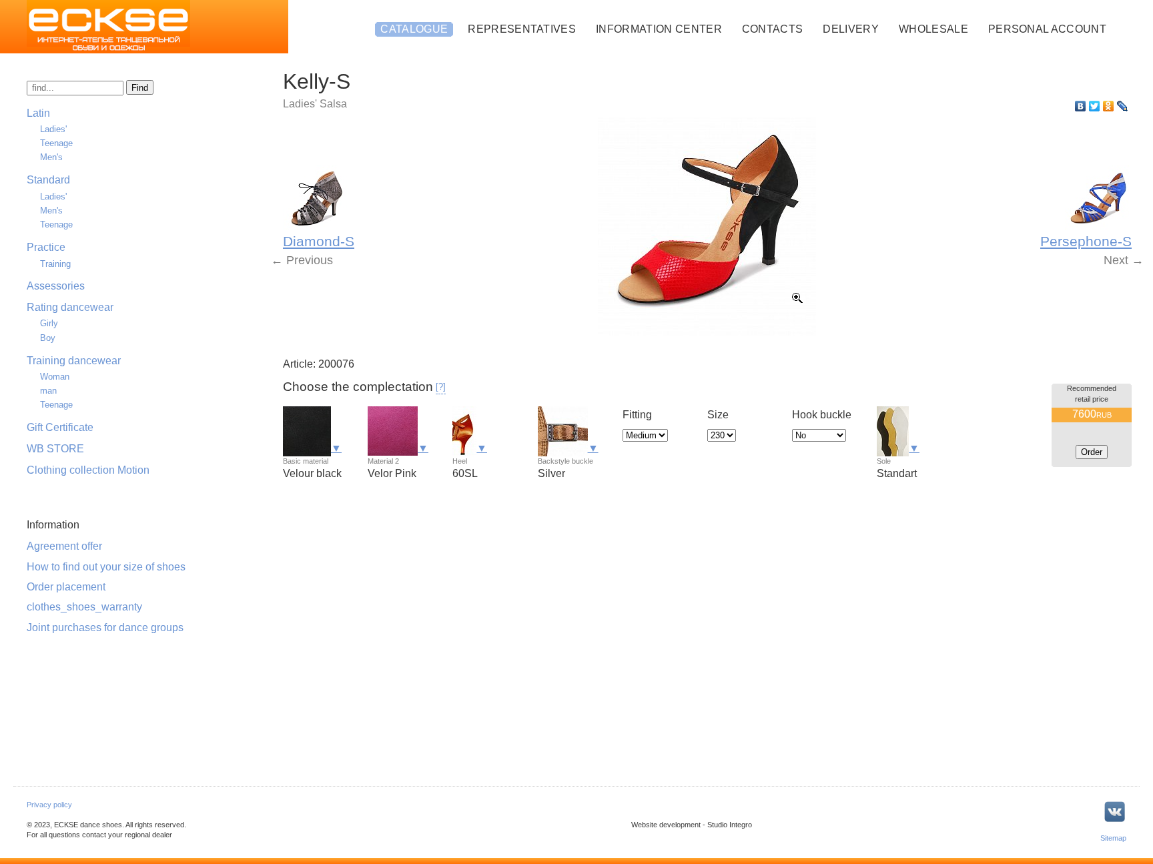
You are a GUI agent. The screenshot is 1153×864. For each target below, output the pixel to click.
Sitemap (1113, 838)
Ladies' (53, 129)
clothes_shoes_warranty (84, 606)
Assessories (56, 286)
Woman (54, 377)
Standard (48, 179)
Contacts (772, 29)
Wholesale (933, 29)
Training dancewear (74, 360)
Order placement (66, 586)
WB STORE (55, 448)
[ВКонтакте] (1081, 106)
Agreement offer (64, 546)
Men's (51, 157)
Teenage (56, 143)
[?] (441, 387)
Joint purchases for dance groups (105, 627)
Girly (49, 323)
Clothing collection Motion (88, 470)
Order (1091, 452)
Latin (38, 113)
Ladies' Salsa (315, 103)
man (48, 391)
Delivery (851, 29)
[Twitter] (1095, 106)
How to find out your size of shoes (106, 566)
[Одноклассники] (1109, 106)
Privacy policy (49, 805)
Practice (46, 247)
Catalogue (414, 29)
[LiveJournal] (1123, 106)
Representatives (522, 29)
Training (55, 264)
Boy (47, 338)
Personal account (1047, 29)
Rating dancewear (70, 307)
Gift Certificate (60, 427)
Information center (659, 29)
